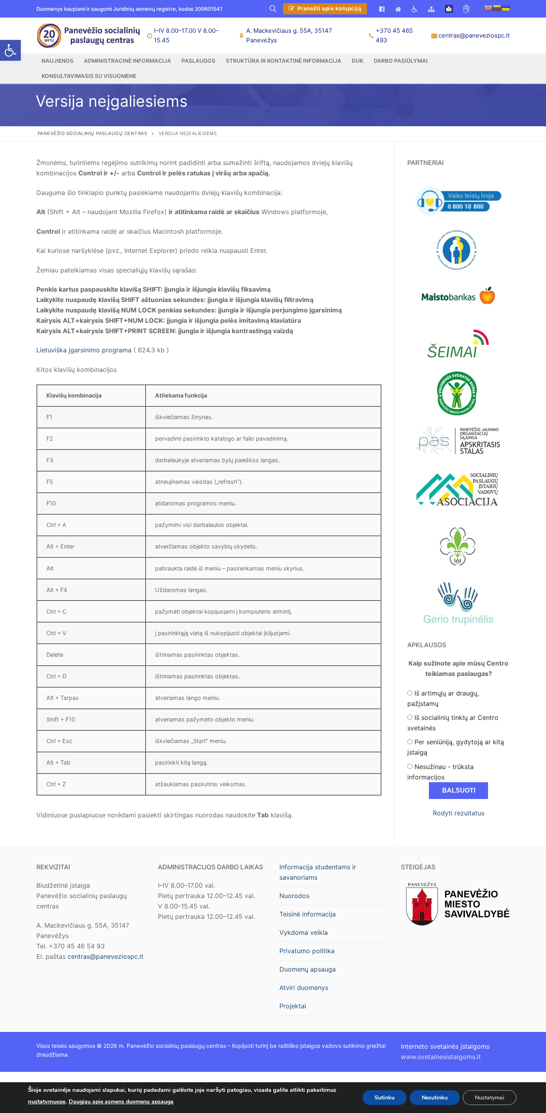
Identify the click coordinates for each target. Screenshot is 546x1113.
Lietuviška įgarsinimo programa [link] (84, 350)
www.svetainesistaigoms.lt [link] (441, 1057)
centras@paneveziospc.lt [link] (474, 35)
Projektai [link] (292, 1006)
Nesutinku (435, 1097)
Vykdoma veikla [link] (303, 932)
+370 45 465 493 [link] (394, 35)
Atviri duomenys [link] (303, 988)
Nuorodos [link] (294, 896)
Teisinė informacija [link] (307, 914)
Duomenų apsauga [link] (307, 969)
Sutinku (385, 1097)
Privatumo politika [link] (307, 951)
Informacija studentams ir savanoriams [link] (317, 872)
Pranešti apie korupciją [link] (328, 8)
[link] (10, 50)
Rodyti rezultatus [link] (458, 813)
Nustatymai (489, 1097)
